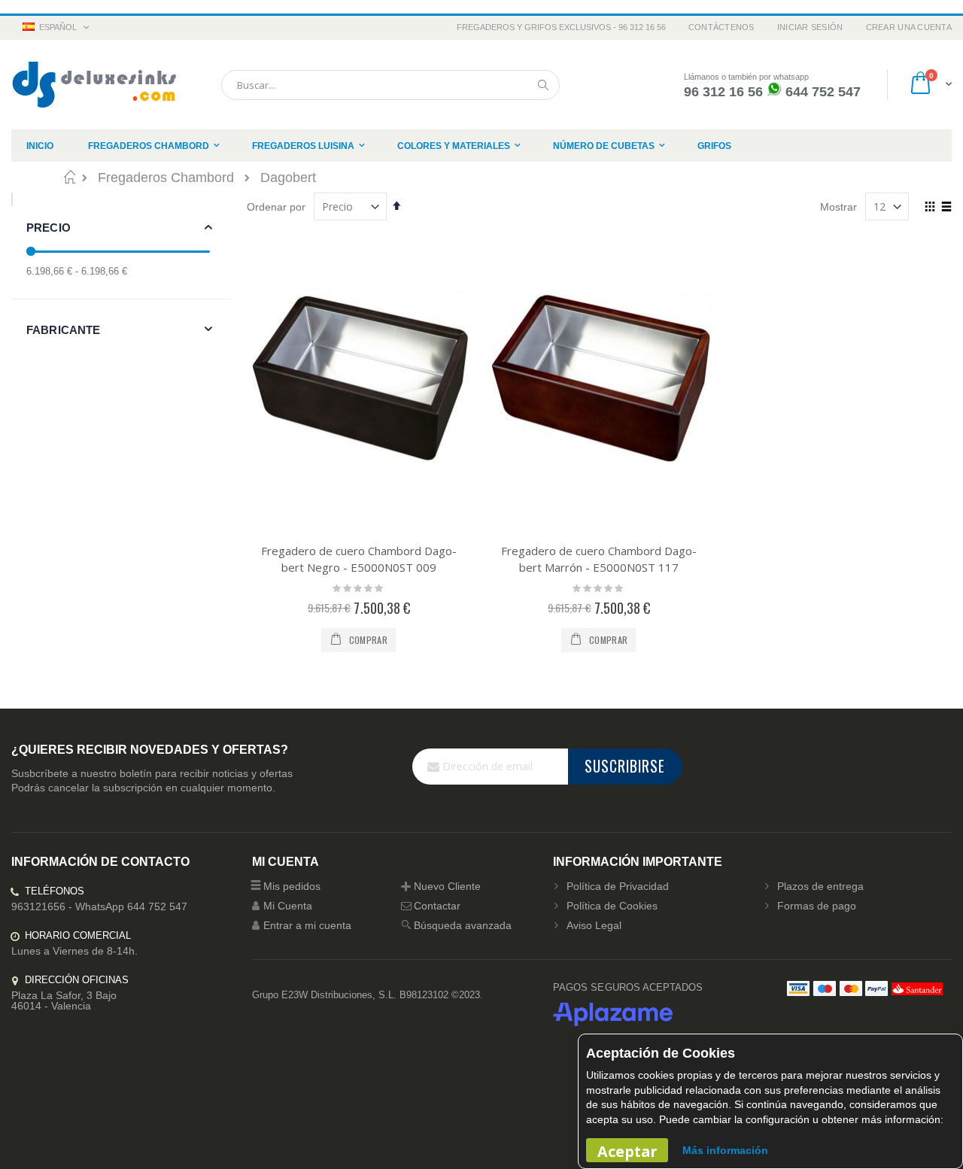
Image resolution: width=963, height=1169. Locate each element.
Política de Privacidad (618, 886)
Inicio (69, 176)
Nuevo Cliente (447, 886)
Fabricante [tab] (63, 329)
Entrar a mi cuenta (307, 925)
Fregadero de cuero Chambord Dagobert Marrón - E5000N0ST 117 (599, 559)
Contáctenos (721, 27)
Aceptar (627, 1151)
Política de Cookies (612, 906)
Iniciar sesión (810, 27)
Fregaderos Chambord (166, 177)
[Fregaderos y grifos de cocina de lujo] (94, 84)
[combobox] (390, 85)
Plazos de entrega (820, 886)
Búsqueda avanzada (463, 925)
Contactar (437, 906)
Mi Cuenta (287, 906)
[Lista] (946, 207)
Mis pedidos (291, 886)
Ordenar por (276, 207)
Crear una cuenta (909, 27)
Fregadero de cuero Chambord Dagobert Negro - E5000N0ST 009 (359, 559)
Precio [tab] (48, 227)
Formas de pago (816, 906)
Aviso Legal (594, 925)
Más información (725, 1150)
